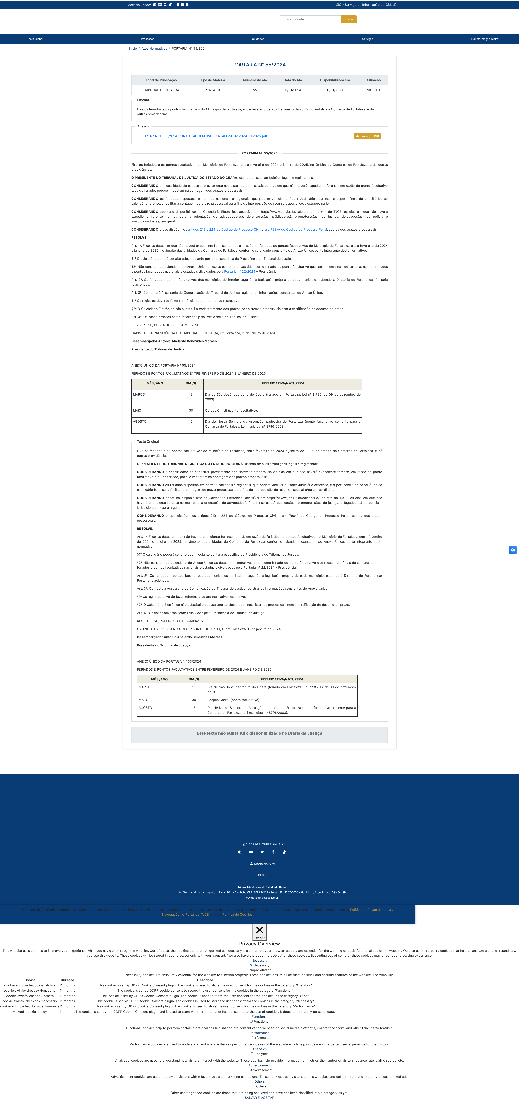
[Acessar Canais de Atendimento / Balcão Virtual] (508, 1085)
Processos (147, 38)
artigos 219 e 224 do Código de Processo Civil (224, 229)
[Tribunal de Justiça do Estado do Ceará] (153, 19)
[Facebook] (273, 852)
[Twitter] (262, 852)
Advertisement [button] (259, 1065)
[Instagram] (240, 852)
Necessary (261, 965)
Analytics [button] (260, 1049)
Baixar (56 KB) (369, 136)
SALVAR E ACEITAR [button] (259, 1098)
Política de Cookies (237, 914)
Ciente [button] (206, 919)
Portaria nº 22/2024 (239, 271)
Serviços (367, 38)
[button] (154, 5)
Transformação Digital (485, 38)
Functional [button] (259, 1017)
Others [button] (259, 1081)
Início (133, 48)
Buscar (349, 19)
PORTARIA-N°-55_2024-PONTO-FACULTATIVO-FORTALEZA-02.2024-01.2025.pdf (204, 136)
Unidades (258, 38)
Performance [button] (259, 1033)
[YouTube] (251, 852)
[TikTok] (284, 852)
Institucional (35, 38)
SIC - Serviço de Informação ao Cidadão (339, 5)
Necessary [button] (260, 960)
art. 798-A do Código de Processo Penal (295, 229)
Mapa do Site (264, 864)
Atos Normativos (154, 48)
